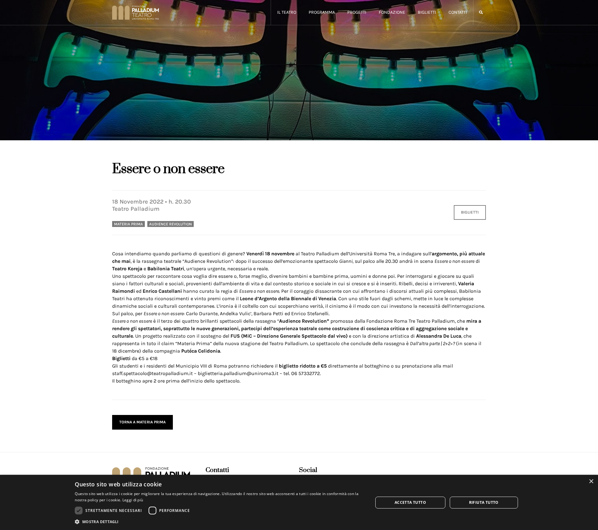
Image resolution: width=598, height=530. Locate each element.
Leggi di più (132, 500)
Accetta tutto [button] (410, 502)
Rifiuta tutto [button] (484, 502)
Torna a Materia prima (142, 422)
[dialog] (299, 502)
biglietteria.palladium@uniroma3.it (238, 373)
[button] (481, 12)
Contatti (457, 12)
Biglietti (427, 12)
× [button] (591, 481)
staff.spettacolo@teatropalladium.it (152, 373)
